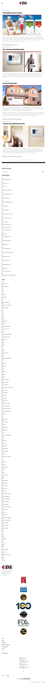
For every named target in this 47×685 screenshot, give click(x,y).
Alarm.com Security (5, 286)
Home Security (4, 400)
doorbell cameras (5, 353)
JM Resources (4, 414)
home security (14, 119)
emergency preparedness (6, 358)
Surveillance (4, 539)
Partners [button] (3, 648)
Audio (3, 292)
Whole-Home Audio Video (6, 554)
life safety (11, 45)
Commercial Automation (6, 179)
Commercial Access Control (6, 194)
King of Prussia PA (6, 45)
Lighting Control (5, 427)
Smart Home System (5, 260)
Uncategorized (4, 268)
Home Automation (5, 210)
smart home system (5, 504)
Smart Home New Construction (7, 252)
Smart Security (4, 515)
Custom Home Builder (6, 337)
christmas (3, 318)
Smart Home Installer (5, 496)
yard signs (3, 560)
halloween (3, 374)
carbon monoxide (5, 307)
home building (4, 390)
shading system (4, 483)
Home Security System (6, 403)
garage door (19, 119)
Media (3, 438)
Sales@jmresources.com (23, 659)
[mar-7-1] (23, 136)
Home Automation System (6, 218)
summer (14, 45)
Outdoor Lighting (5, 448)
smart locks (4, 512)
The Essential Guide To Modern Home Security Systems (14, 123)
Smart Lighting (4, 509)
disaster (3, 342)
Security (3, 472)
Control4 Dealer (5, 206)
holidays (3, 377)
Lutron (3, 432)
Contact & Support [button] (5, 653)
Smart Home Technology (6, 507)
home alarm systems (5, 379)
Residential (4, 464)
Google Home (4, 371)
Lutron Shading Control (6, 236)
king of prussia (4, 419)
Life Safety (4, 234)
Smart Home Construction (6, 493)
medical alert (4, 443)
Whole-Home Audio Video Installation (8, 275)
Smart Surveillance (5, 523)
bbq (2, 300)
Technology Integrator (6, 264)
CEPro (3, 315)
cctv (2, 310)
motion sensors (4, 446)
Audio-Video (4, 294)
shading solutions (5, 480)
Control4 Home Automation (7, 334)
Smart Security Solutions (6, 520)
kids (2, 416)
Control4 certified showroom (7, 202)
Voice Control (4, 552)
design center (4, 339)
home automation (5, 382)
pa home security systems (17, 156)
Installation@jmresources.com (24, 662)
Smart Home (4, 491)
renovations (4, 461)
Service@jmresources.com (23, 664)
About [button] (3, 640)
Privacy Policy (43, 682)
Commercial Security (5, 198)
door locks (3, 350)
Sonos (3, 531)
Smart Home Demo (5, 646)
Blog (2, 651)
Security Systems (5, 475)
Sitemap (39, 682)
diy (2, 347)
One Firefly (34, 682)
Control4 (3, 331)
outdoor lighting (5, 451)
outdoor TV (4, 454)
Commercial (4, 323)
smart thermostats (5, 528)
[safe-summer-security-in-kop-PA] (22, 25)
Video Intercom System (6, 271)
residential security (5, 467)
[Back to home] (23, 3)
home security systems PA (7, 119)
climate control (4, 321)
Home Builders (4, 222)
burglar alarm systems (6, 302)
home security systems (6, 406)
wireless (3, 557)
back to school (4, 297)
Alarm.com (4, 186)
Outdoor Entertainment (6, 240)
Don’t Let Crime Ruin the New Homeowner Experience (13, 49)
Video (3, 546)
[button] (2, 3)
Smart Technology (5, 525)
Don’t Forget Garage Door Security (10, 83)
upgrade (3, 544)
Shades (3, 477)
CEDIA (3, 313)
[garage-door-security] (22, 95)
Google (3, 369)
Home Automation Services (7, 214)
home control (10, 156)
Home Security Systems (6, 227)
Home (3, 638)
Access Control (4, 183)
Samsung (3, 469)
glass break (4, 366)
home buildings (4, 392)
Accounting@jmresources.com (24, 667)
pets (2, 459)
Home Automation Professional (7, 387)
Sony (2, 533)
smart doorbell (4, 488)
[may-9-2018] (22, 61)
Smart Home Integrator (6, 248)
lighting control (4, 430)
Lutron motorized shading (6, 435)
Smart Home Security (5, 256)
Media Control (4, 440)
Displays (3, 345)
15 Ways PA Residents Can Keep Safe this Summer (12, 13)
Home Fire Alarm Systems (6, 224)
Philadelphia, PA (4, 244)
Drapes (3, 355)
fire (2, 361)
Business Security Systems (6, 190)
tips (16, 45)
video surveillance (5, 549)
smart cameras (4, 485)
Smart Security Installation (6, 517)
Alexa (3, 289)
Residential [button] (4, 642)
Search (43, 171)
